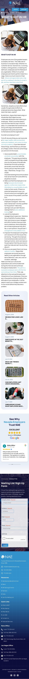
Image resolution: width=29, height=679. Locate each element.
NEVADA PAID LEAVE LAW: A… (14, 318)
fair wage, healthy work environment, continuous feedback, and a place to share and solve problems (14, 142)
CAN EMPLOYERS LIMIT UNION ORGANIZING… (13, 383)
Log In (15, 9)
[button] (9, 9)
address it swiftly (9, 251)
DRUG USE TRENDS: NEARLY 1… (12, 363)
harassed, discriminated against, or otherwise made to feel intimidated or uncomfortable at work (15, 185)
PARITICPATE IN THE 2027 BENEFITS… (14, 340)
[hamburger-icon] (2, 9)
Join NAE (24, 9)
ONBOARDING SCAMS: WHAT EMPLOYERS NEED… (14, 405)
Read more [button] (6, 459)
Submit (5, 545)
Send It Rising (17, 671)
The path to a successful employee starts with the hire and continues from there (13, 270)
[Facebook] (11, 675)
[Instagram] (14, 675)
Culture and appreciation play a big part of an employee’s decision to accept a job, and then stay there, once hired (14, 80)
